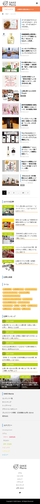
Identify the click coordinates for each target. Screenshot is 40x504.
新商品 (16, 305)
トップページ (6, 405)
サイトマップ (6, 402)
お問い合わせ (20, 488)
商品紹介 (6, 440)
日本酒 (23, 305)
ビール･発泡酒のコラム (9, 302)
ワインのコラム (8, 305)
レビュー (5, 455)
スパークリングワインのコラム (11, 295)
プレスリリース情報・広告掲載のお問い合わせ (18, 412)
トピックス (8, 9)
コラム (4, 433)
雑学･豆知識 (7, 444)
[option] (10, 382)
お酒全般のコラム (18, 289)
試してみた (17, 308)
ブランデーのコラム (24, 302)
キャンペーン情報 (24, 292)
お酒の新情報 (7, 289)
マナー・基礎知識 (9, 437)
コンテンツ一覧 (7, 398)
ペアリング (6, 451)
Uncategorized (7, 430)
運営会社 (5, 416)
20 (23, 193)
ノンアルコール (27, 298)
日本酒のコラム (32, 305)
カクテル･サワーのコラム (10, 292)
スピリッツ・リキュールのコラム (12, 298)
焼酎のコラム (7, 308)
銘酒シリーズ (26, 308)
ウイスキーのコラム (31, 289)
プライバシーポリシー (9, 409)
